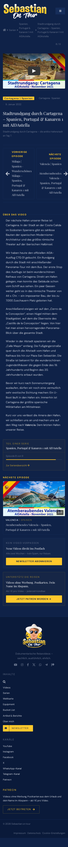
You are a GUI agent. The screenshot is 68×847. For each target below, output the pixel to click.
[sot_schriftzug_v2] (25, 4)
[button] (34, 681)
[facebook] (28, 664)
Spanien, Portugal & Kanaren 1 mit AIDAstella (26, 30)
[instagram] (22, 664)
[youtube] (15, 664)
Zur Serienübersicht (16, 465)
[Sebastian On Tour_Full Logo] (34, 624)
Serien (12, 30)
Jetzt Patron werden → (34, 599)
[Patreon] (52, 664)
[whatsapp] (40, 664)
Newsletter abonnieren (34, 561)
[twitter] (33, 664)
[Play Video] (34, 71)
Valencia (30, 425)
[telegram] (46, 664)
